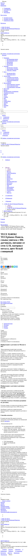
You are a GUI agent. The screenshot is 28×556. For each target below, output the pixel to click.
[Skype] (15, 267)
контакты (7, 421)
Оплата (6, 326)
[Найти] (4, 113)
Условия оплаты (8, 17)
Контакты (3, 509)
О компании (7, 8)
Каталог (3, 502)
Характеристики (8, 323)
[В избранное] (2, 261)
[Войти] (1, 149)
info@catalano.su (5, 33)
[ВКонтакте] (1, 267)
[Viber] (10, 267)
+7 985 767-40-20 (5, 27)
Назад (9, 169)
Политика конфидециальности (9, 512)
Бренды (3, 505)
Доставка (6, 325)
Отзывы (6, 11)
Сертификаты (7, 9)
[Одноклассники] (4, 267)
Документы (7, 12)
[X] (8, 267)
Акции (2, 503)
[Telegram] (17, 267)
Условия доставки (8, 19)
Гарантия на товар (8, 20)
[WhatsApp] (12, 267)
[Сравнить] (2, 263)
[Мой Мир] (6, 267)
